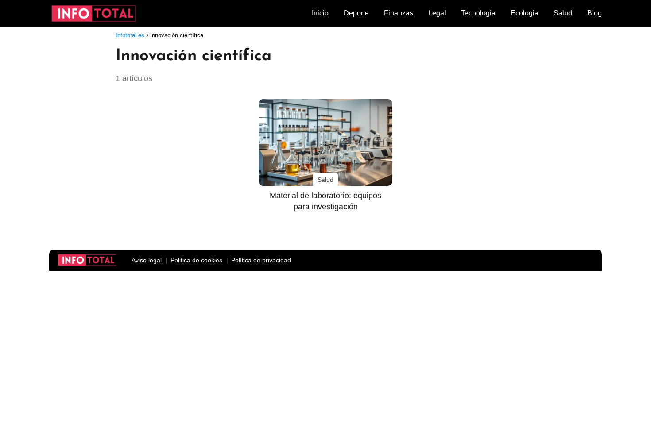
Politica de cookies (196, 260)
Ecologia (525, 13)
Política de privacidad (261, 260)
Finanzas (398, 13)
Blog (594, 13)
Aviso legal (147, 260)
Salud (563, 13)
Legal (437, 13)
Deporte (356, 13)
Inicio (320, 13)
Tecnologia (478, 13)
